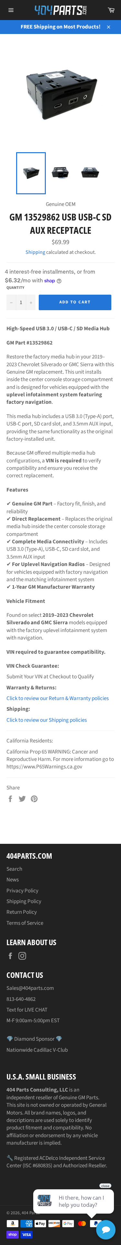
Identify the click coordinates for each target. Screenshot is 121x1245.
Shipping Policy (23, 901)
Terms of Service (24, 923)
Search (14, 869)
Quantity (15, 287)
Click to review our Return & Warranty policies (57, 698)
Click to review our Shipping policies (46, 720)
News (12, 880)
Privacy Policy (22, 891)
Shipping (35, 252)
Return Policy (21, 912)
